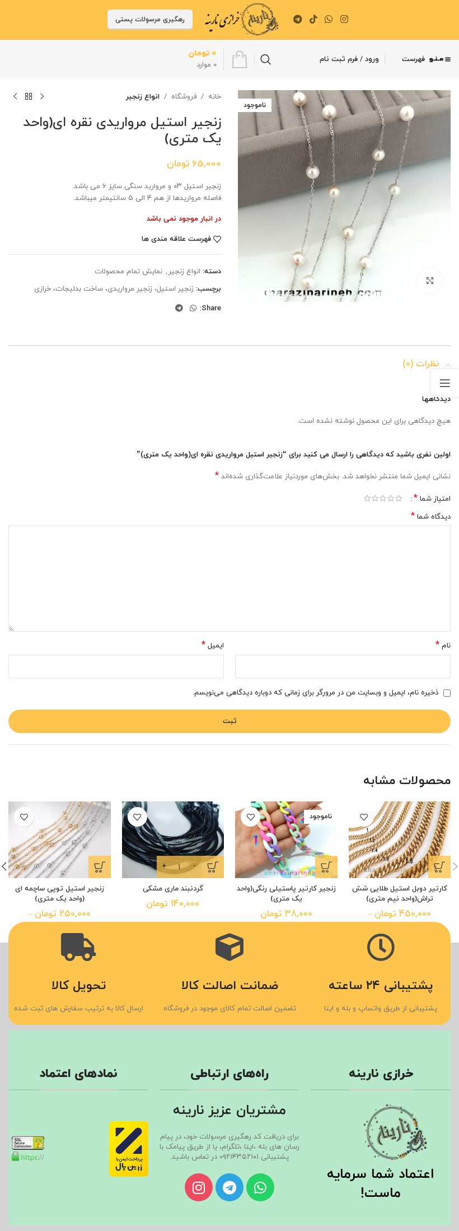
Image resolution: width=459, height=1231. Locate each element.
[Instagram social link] (344, 20)
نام (443, 645)
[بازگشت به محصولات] (28, 97)
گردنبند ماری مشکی (173, 889)
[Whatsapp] (260, 1187)
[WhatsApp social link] (328, 20)
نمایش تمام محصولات (128, 272)
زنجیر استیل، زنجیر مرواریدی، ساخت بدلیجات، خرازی (114, 289)
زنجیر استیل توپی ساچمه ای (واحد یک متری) (59, 894)
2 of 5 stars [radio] (391, 498)
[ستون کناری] (445, 383)
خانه (214, 97)
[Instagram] (199, 1187)
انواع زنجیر (143, 97)
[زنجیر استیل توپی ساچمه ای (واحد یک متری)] (59, 839)
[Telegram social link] (297, 20)
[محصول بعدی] (15, 97)
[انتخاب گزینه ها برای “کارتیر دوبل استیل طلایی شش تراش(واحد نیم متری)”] (439, 867)
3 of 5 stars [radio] (383, 498)
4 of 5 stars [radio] (375, 498)
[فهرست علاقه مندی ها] (364, 817)
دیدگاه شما (431, 517)
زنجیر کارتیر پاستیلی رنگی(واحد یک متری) (286, 894)
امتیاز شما (432, 498)
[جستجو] (266, 59)
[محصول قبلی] (42, 97)
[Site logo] (241, 19)
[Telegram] (229, 1187)
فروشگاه (183, 97)
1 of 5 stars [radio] (398, 498)
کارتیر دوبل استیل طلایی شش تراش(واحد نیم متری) (399, 894)
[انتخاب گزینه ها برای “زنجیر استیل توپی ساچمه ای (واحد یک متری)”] (99, 867)
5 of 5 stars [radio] (367, 498)
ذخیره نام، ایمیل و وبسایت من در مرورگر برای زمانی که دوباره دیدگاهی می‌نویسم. (315, 693)
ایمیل (213, 645)
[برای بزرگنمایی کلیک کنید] (429, 280)
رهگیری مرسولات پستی (150, 19)
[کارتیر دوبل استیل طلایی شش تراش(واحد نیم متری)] (400, 839)
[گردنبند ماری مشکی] (173, 839)
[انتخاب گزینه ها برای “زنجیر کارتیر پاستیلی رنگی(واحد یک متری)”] (326, 867)
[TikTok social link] (313, 20)
